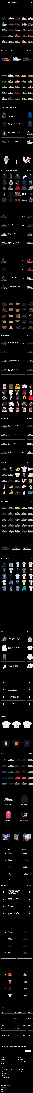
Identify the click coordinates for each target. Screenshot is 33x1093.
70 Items (29, 418)
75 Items (29, 540)
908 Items (29, 654)
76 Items (29, 253)
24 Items (29, 908)
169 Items (29, 151)
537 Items (29, 170)
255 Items (29, 462)
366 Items (29, 558)
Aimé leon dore (4, 1083)
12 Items (29, 739)
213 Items (29, 501)
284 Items (29, 297)
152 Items (29, 208)
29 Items (29, 776)
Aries (29, 1080)
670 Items (29, 698)
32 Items (29, 636)
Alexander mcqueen (5, 1090)
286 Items (29, 107)
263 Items (29, 50)
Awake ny (30, 1083)
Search (18, 2)
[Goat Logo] (2, 2)
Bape (29, 1090)
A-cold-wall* (3, 1073)
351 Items (29, 597)
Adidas (2, 1080)
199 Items (29, 12)
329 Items (29, 335)
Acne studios (4, 1076)
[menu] (31, 2)
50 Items (29, 69)
